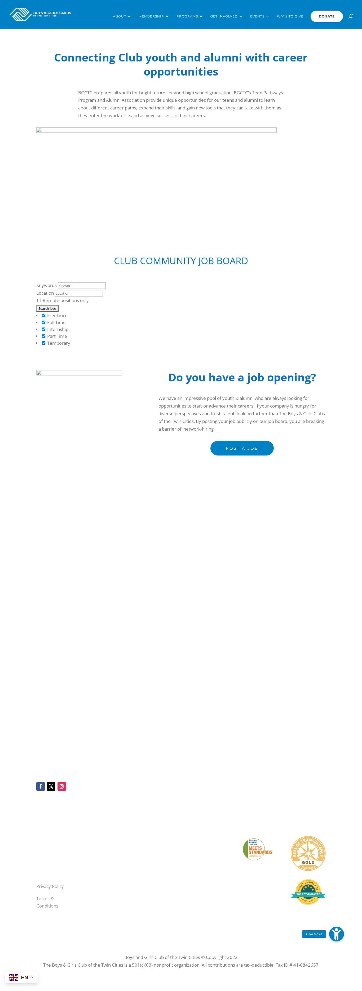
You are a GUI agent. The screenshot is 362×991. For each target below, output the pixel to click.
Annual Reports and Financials (52, 853)
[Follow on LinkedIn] (153, 868)
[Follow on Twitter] (153, 859)
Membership (151, 16)
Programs (187, 16)
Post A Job (242, 448)
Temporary (58, 343)
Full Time (56, 322)
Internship (57, 329)
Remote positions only (66, 300)
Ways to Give (290, 16)
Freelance (57, 315)
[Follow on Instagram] (62, 786)
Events (257, 16)
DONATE (327, 16)
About (119, 16)
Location (45, 293)
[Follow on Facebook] (40, 786)
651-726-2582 (209, 935)
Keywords (46, 285)
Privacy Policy (50, 886)
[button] (336, 934)
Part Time (56, 336)
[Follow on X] (51, 786)
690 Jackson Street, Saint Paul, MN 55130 (205, 895)
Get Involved (224, 16)
